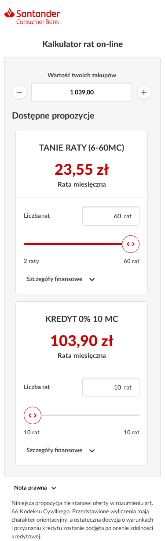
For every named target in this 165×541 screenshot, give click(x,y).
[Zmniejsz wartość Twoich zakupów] (19, 92)
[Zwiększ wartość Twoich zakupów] (143, 92)
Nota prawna (30, 488)
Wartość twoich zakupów (82, 75)
